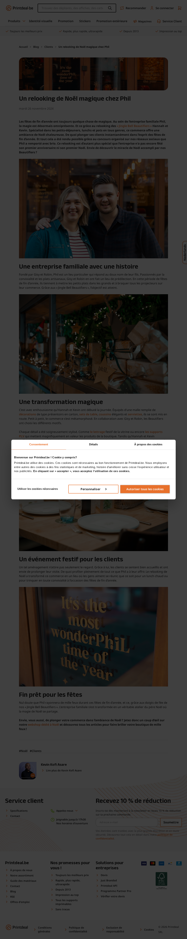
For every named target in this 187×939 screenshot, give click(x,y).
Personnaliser (90, 489)
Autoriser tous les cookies (145, 489)
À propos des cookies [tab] (148, 444)
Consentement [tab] (38, 444)
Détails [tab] (93, 444)
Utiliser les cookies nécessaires (37, 489)
